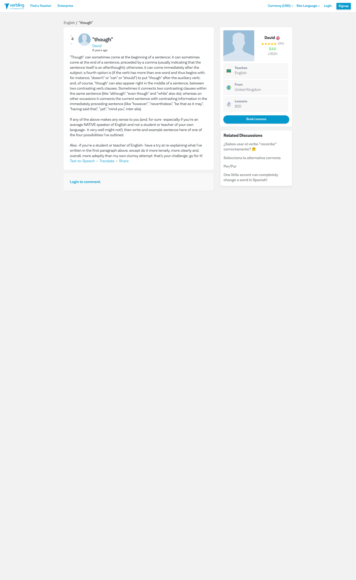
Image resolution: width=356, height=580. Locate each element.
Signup (343, 6)
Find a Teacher (40, 6)
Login (328, 6)
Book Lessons (256, 119)
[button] (280, 6)
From (239, 85)
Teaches (241, 68)
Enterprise (65, 6)
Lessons (241, 101)
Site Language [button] (306, 6)
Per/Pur (230, 166)
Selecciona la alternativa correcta (252, 158)
